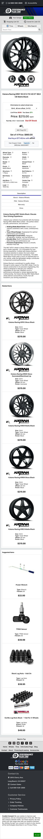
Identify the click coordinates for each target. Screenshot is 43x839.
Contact (4, 750)
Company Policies (17, 806)
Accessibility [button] (32, 3)
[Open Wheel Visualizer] (21, 126)
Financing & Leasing (21, 750)
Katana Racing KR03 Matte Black (21, 529)
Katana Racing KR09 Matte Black (21, 426)
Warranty (21, 204)
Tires (17, 747)
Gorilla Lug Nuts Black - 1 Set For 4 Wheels (22, 718)
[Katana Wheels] (21, 87)
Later (33, 22)
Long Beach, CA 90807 (16, 781)
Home (5, 747)
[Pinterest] (22, 743)
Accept (37, 835)
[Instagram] (13, 743)
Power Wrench (21, 585)
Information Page (27, 747)
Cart (12, 22)
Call (15, 3)
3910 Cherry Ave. (16, 777)
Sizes (21, 208)
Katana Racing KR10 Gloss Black (21, 322)
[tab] (21, 194)
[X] (26, 743)
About (11, 750)
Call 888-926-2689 (17, 788)
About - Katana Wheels (21, 197)
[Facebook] (9, 743)
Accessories (34, 750)
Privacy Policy (15, 799)
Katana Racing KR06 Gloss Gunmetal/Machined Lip (21, 375)
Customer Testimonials (18, 809)
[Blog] (30, 743)
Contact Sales (15, 784)
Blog (36, 747)
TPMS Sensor (21, 629)
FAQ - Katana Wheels (21, 201)
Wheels (11, 747)
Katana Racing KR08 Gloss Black (21, 477)
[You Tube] (18, 743)
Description (21, 193)
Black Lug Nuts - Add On (21, 673)
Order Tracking (16, 802)
